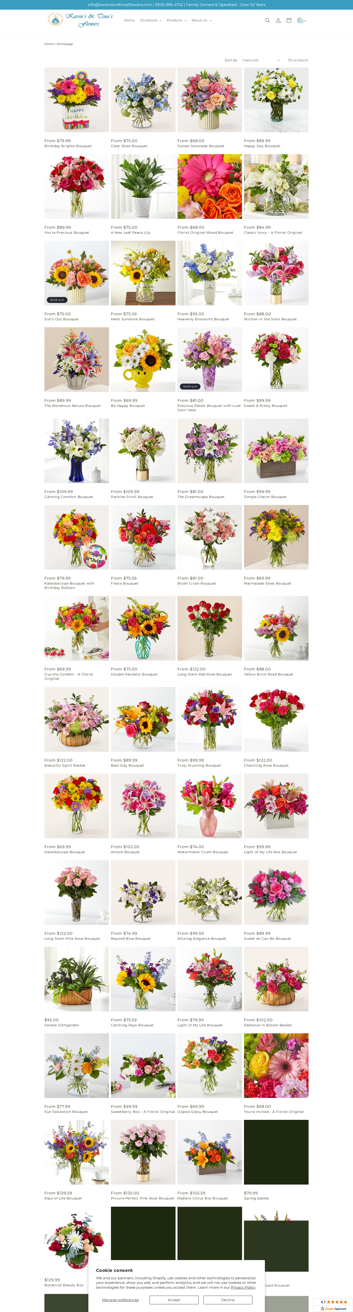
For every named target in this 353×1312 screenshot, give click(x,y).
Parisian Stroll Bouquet (132, 497)
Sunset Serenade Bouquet (201, 146)
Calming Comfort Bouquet (68, 497)
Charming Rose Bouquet (266, 765)
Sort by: (231, 60)
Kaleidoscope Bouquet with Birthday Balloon (69, 585)
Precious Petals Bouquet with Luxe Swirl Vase (209, 408)
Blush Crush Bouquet (196, 583)
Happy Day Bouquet (262, 146)
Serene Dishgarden (61, 1025)
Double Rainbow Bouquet (134, 674)
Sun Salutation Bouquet (66, 1112)
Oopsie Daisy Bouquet (197, 1112)
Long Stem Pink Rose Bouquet (72, 938)
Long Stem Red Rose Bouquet (204, 674)
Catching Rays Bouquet (132, 1025)
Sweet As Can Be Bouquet (267, 938)
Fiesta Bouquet (125, 583)
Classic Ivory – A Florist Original (273, 232)
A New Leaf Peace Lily (131, 232)
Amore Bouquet (125, 852)
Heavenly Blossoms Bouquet (203, 319)
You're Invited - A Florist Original (274, 1112)
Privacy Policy (243, 1287)
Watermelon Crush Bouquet (202, 852)
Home (49, 44)
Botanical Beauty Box (64, 1285)
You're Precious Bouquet (66, 232)
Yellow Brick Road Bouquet (268, 674)
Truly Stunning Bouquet (199, 765)
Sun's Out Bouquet (61, 319)
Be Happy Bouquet (128, 406)
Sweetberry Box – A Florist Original (143, 1112)
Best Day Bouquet (127, 765)
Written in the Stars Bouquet (270, 319)
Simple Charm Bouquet (265, 497)
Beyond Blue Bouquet (131, 938)
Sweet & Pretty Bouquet (265, 406)
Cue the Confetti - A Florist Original (68, 676)
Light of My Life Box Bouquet (270, 852)
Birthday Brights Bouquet (68, 146)
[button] (150, 20)
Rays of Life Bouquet (63, 1198)
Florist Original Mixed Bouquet (205, 232)
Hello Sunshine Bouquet (133, 319)
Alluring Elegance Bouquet (201, 938)
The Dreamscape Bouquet (201, 497)
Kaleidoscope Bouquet (64, 852)
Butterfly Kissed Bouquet (267, 1285)
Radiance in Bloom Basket (268, 1025)
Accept (174, 1300)
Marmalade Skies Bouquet (268, 583)
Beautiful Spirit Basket (65, 765)
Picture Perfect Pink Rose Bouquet (142, 1198)
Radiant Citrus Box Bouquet (202, 1198)
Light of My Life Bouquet (200, 1025)
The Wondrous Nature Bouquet (72, 406)
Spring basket (256, 1198)
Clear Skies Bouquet (129, 146)
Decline (228, 1300)
